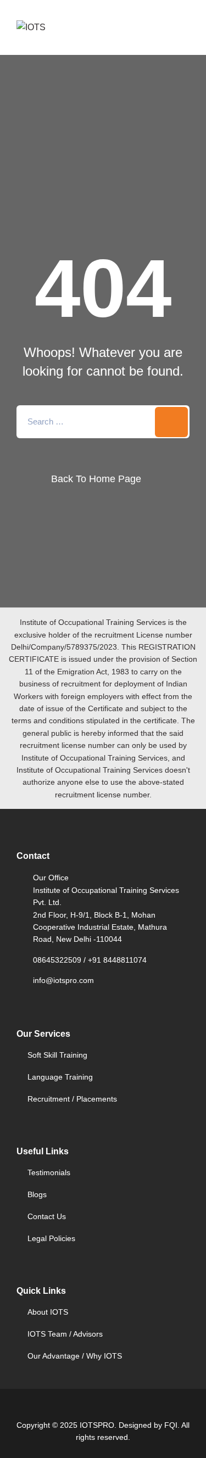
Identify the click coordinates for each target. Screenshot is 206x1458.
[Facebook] (74, 1409)
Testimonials (48, 1172)
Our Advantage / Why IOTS (74, 1355)
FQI (170, 1425)
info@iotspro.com (63, 980)
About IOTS (47, 1312)
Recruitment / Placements (72, 1098)
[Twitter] (93, 1409)
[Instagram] (131, 1409)
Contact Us (46, 1216)
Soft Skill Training (57, 1055)
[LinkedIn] (112, 1409)
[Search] (171, 422)
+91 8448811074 (117, 960)
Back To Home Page (96, 478)
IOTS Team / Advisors (65, 1333)
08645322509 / (60, 960)
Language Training (60, 1076)
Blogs (37, 1194)
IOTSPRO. (98, 1425)
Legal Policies (51, 1238)
